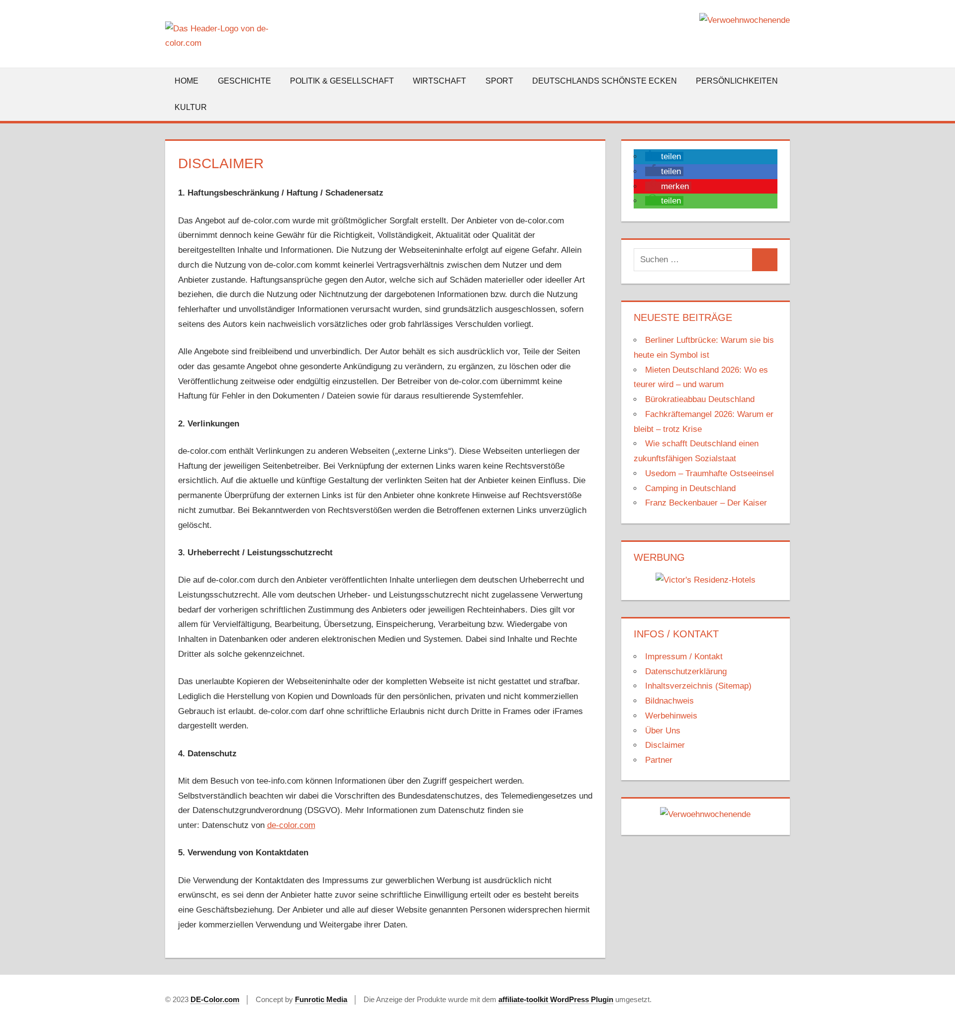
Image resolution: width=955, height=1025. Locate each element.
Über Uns (662, 730)
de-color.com (291, 825)
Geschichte (244, 81)
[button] (664, 156)
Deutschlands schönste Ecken (604, 81)
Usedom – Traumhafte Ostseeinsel (709, 473)
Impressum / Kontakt (684, 656)
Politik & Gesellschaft (342, 81)
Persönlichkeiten (737, 81)
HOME (186, 81)
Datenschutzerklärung (686, 671)
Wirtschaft (439, 81)
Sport (499, 81)
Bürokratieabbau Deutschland (700, 399)
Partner (658, 760)
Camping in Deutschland (690, 488)
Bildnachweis (669, 701)
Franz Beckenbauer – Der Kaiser (706, 503)
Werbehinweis (671, 715)
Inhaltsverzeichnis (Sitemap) (698, 686)
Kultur (191, 107)
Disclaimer (665, 745)
